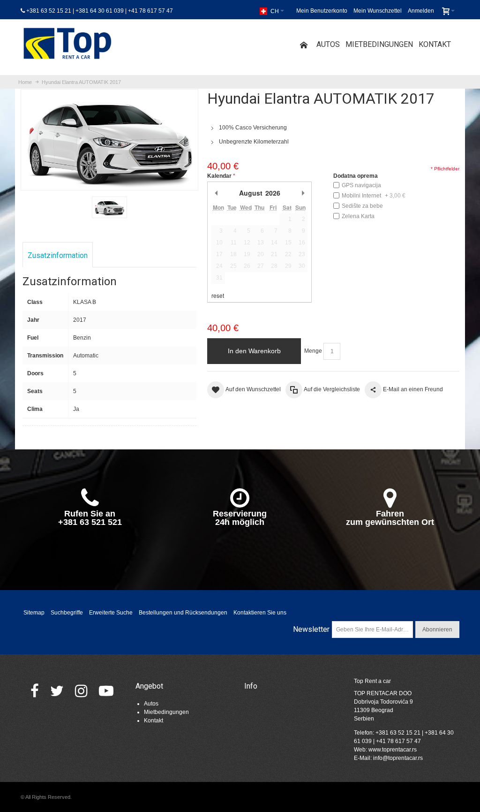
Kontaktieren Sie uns (259, 612)
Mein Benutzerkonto (321, 11)
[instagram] (81, 690)
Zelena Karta (358, 216)
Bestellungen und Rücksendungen (183, 612)
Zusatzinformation (58, 255)
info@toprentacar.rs (398, 758)
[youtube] (106, 690)
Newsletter (311, 629)
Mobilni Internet (373, 195)
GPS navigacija (361, 185)
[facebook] (34, 690)
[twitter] (57, 690)
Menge (313, 351)
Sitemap (34, 612)
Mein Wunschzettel (377, 11)
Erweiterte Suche (111, 612)
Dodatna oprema (355, 176)
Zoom (109, 140)
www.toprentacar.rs (392, 749)
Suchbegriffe (67, 612)
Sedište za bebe (362, 206)
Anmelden (421, 11)
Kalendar (219, 176)
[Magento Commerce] (67, 45)
